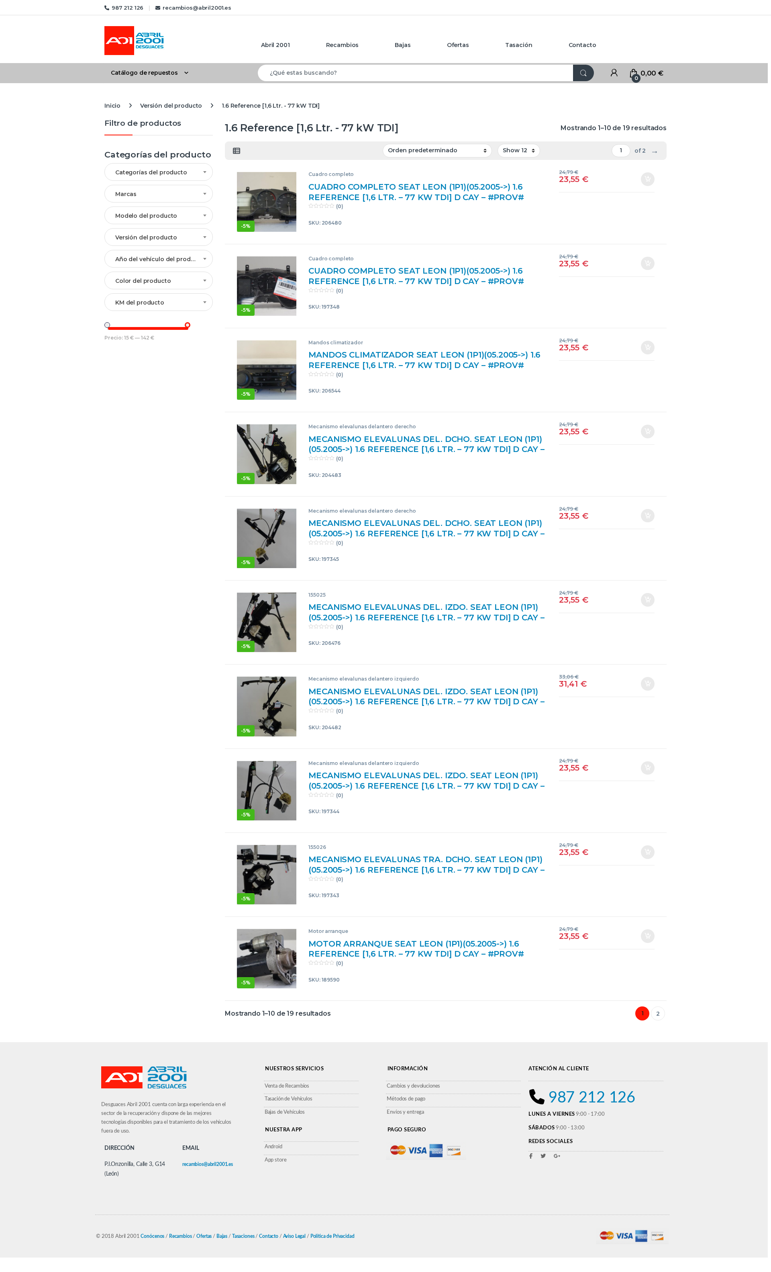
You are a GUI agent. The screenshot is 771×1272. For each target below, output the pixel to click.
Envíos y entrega (405, 1112)
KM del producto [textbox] (139, 302)
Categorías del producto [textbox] (151, 172)
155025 (316, 595)
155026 (317, 847)
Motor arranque (328, 931)
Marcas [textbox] (126, 194)
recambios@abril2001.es (197, 7)
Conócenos (152, 1236)
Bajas (402, 45)
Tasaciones (243, 1236)
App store (276, 1160)
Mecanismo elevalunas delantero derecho (362, 426)
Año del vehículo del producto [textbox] (159, 259)
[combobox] (415, 73)
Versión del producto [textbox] (146, 237)
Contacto (582, 45)
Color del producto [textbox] (143, 280)
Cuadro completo (331, 174)
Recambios (342, 45)
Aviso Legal (294, 1236)
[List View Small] (236, 151)
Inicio (112, 105)
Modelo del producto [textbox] (146, 215)
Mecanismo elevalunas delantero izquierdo (363, 679)
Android (273, 1146)
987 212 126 (127, 7)
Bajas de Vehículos (285, 1112)
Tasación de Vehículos (288, 1099)
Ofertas (458, 45)
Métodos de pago (406, 1099)
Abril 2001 (275, 45)
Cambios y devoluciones (413, 1086)
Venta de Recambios (287, 1086)
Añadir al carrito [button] (645, 179)
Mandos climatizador (335, 342)
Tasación (518, 45)
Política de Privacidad (332, 1236)
